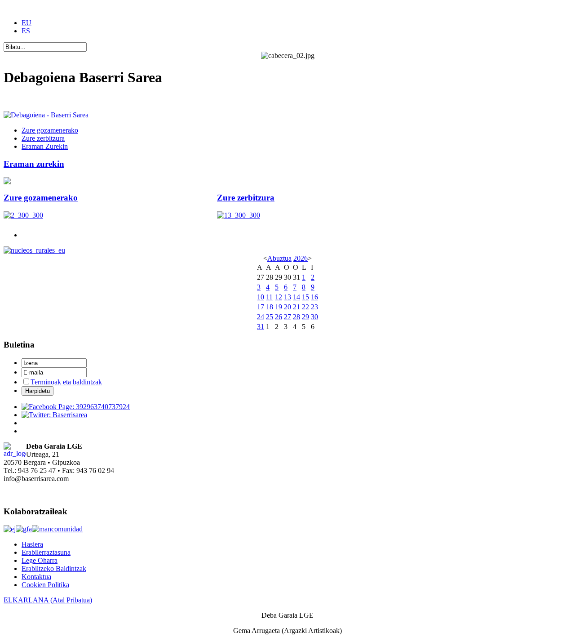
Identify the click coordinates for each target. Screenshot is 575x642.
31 (260, 326)
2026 (300, 258)
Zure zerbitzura (245, 197)
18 (269, 307)
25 (269, 317)
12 (278, 297)
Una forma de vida (30, 99)
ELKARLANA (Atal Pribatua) (48, 600)
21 (296, 307)
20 (287, 307)
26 (278, 317)
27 (287, 317)
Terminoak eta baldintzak (66, 382)
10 (260, 297)
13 (287, 297)
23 (314, 307)
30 (314, 317)
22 (305, 307)
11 (269, 297)
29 (305, 317)
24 (260, 317)
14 (296, 297)
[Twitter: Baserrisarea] (54, 415)
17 (260, 307)
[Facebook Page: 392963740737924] (76, 406)
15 (305, 297)
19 (278, 307)
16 (314, 297)
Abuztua (279, 258)
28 (296, 317)
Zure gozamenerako (41, 197)
